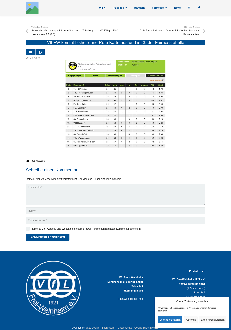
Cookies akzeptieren (170, 319)
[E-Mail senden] (30, 52)
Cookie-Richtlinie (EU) (147, 327)
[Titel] (32, 8)
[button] (105, 7)
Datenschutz (125, 327)
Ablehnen (191, 319)
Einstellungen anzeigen (213, 319)
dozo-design (92, 327)
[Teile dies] (40, 52)
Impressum (108, 327)
